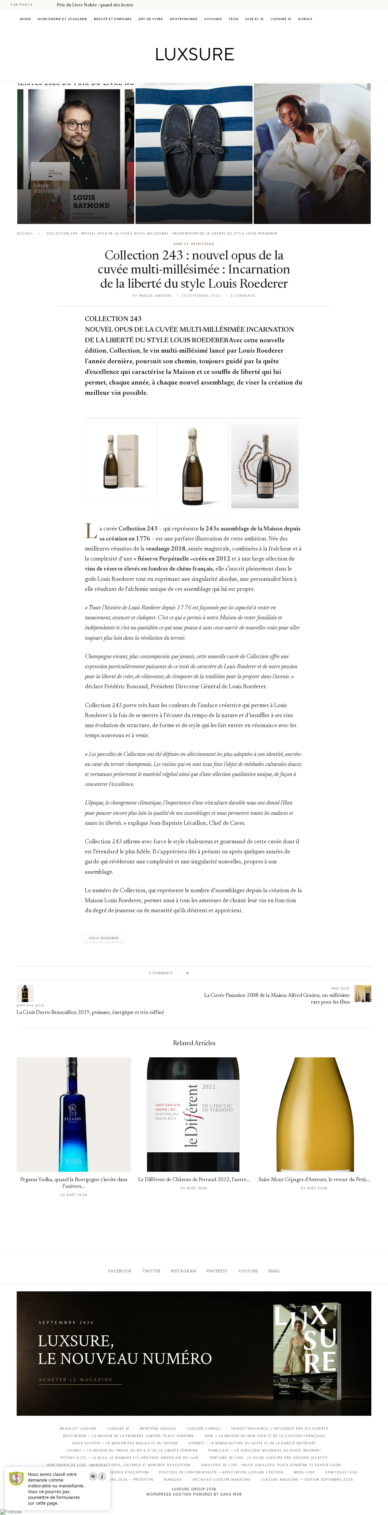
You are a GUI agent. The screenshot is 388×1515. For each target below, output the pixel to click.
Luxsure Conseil (203, 1428)
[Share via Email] (240, 973)
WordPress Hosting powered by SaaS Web (194, 1494)
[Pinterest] (198, 73)
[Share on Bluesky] (234, 973)
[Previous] (43, 5)
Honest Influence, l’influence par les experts (279, 1428)
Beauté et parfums (113, 18)
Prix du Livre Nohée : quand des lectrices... (99, 5)
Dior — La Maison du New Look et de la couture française (265, 1436)
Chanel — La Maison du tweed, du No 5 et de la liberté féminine (132, 1450)
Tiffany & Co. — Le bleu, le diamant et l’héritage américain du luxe (129, 1458)
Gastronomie (184, 18)
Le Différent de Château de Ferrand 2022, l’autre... (194, 1180)
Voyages (213, 18)
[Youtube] (207, 73)
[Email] (215, 73)
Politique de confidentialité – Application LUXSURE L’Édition (221, 1472)
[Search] (368, 19)
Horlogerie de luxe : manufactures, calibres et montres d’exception (119, 1465)
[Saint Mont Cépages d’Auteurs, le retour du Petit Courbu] (314, 1114)
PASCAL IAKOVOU (48, 213)
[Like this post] (192, 973)
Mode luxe (304, 1472)
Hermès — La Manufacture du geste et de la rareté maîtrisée (252, 1443)
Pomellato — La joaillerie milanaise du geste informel (264, 1450)
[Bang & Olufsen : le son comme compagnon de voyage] (312, 153)
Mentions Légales (158, 1428)
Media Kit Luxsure (78, 1428)
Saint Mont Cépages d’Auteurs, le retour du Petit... (314, 1180)
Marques (173, 1479)
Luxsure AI (281, 18)
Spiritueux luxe (341, 1472)
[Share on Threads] (228, 973)
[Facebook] (173, 73)
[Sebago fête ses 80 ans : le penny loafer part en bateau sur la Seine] (194, 153)
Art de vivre (150, 18)
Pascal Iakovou (155, 295)
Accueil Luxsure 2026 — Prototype (118, 1479)
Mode (25, 18)
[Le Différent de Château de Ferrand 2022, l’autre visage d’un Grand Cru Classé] (194, 1114)
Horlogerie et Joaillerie (62, 18)
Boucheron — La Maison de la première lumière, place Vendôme (128, 1436)
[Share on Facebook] (199, 973)
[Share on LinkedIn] (216, 973)
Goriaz (305, 18)
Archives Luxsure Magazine (221, 1479)
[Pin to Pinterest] (210, 973)
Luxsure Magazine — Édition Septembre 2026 (307, 1479)
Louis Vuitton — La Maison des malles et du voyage (125, 1443)
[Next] (51, 5)
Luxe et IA (254, 18)
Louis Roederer (104, 938)
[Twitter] (181, 73)
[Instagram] (190, 73)
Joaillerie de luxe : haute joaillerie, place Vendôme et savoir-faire (271, 1465)
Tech (233, 18)
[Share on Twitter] (205, 973)
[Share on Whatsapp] (222, 973)
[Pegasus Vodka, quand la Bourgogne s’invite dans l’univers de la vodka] (74, 1114)
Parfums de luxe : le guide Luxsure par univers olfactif (268, 1458)
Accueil (25, 233)
